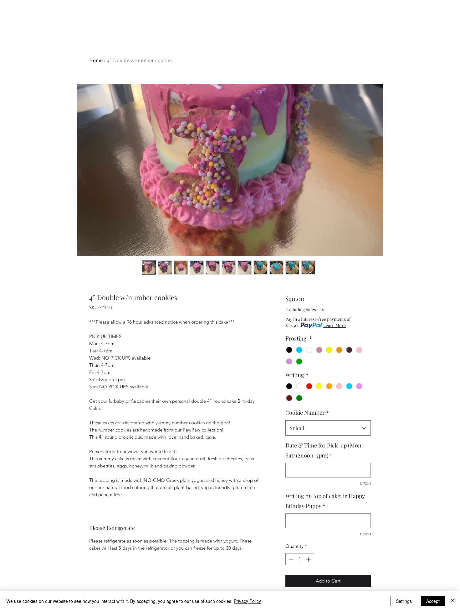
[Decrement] (290, 559)
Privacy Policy (247, 601)
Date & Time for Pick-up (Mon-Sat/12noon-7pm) (324, 450)
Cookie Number (307, 412)
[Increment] (309, 559)
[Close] (452, 601)
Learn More (334, 325)
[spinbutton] (299, 559)
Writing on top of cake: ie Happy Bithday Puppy (325, 501)
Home (96, 60)
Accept (433, 601)
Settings (404, 601)
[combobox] (328, 428)
